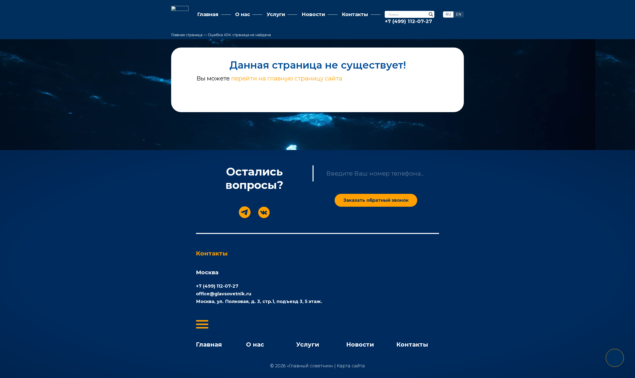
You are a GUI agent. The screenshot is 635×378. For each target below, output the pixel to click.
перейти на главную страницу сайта (286, 78)
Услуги (307, 344)
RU (448, 14)
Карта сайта (351, 366)
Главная (209, 344)
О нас (255, 344)
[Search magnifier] (430, 14)
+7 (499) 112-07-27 (408, 21)
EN (458, 14)
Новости (360, 344)
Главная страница (186, 35)
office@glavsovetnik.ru (223, 294)
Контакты (412, 344)
